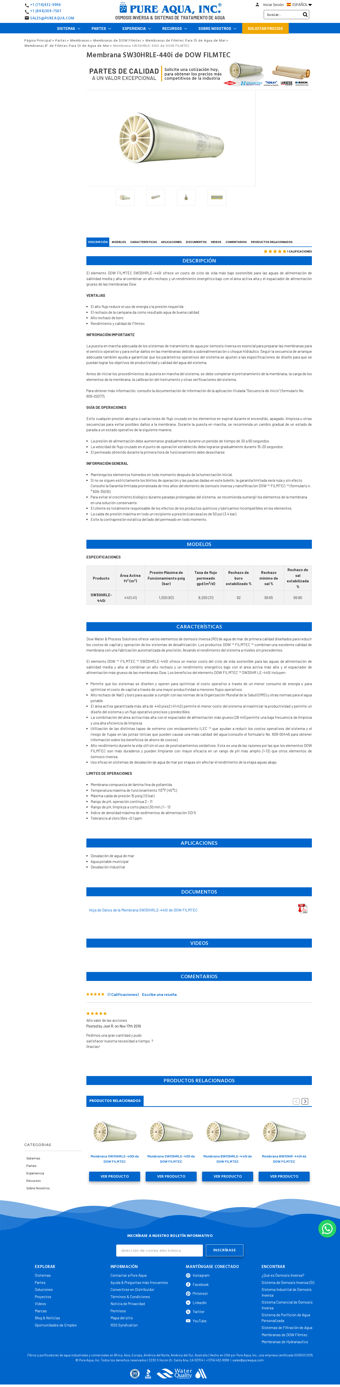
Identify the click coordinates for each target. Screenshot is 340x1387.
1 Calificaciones (299, 251)
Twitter (199, 1311)
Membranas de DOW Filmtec (285, 1334)
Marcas (41, 1311)
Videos (40, 1303)
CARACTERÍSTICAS (143, 242)
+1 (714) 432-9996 (217, 1360)
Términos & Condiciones (130, 1296)
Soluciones (44, 1289)
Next (305, 1101)
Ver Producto (115, 1176)
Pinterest (200, 1293)
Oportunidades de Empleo (56, 1325)
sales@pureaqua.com (248, 1360)
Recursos (172, 28)
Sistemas (66, 28)
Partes (99, 28)
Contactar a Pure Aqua (129, 1275)
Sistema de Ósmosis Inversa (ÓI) (288, 1282)
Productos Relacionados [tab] (115, 1101)
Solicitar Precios (265, 28)
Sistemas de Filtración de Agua (287, 1327)
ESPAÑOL (300, 5)
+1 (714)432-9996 (45, 5)
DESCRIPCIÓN (98, 242)
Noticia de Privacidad (128, 1303)
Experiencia (134, 28)
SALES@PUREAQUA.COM (52, 18)
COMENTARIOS (236, 242)
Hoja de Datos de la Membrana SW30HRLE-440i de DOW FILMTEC (143, 909)
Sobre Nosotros (215, 28)
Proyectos (43, 1296)
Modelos (119, 242)
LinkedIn (200, 1302)
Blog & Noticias (47, 1318)
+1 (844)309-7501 (45, 11)
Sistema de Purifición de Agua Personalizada (286, 1318)
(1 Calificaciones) (123, 994)
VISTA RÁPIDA (114, 1131)
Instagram (201, 1275)
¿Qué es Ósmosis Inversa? (283, 1275)
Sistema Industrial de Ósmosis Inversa (287, 1292)
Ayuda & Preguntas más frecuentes (139, 1282)
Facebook (201, 1284)
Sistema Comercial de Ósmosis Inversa (287, 1305)
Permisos (118, 1311)
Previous (296, 1101)
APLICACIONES (171, 242)
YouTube (200, 1321)
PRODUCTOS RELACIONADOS (271, 242)
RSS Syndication (124, 1325)
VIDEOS (216, 242)
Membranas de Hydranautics (285, 1341)
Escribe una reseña (159, 994)
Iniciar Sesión (273, 5)
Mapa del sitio (122, 1318)
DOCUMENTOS (196, 242)
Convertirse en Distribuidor (132, 1289)
